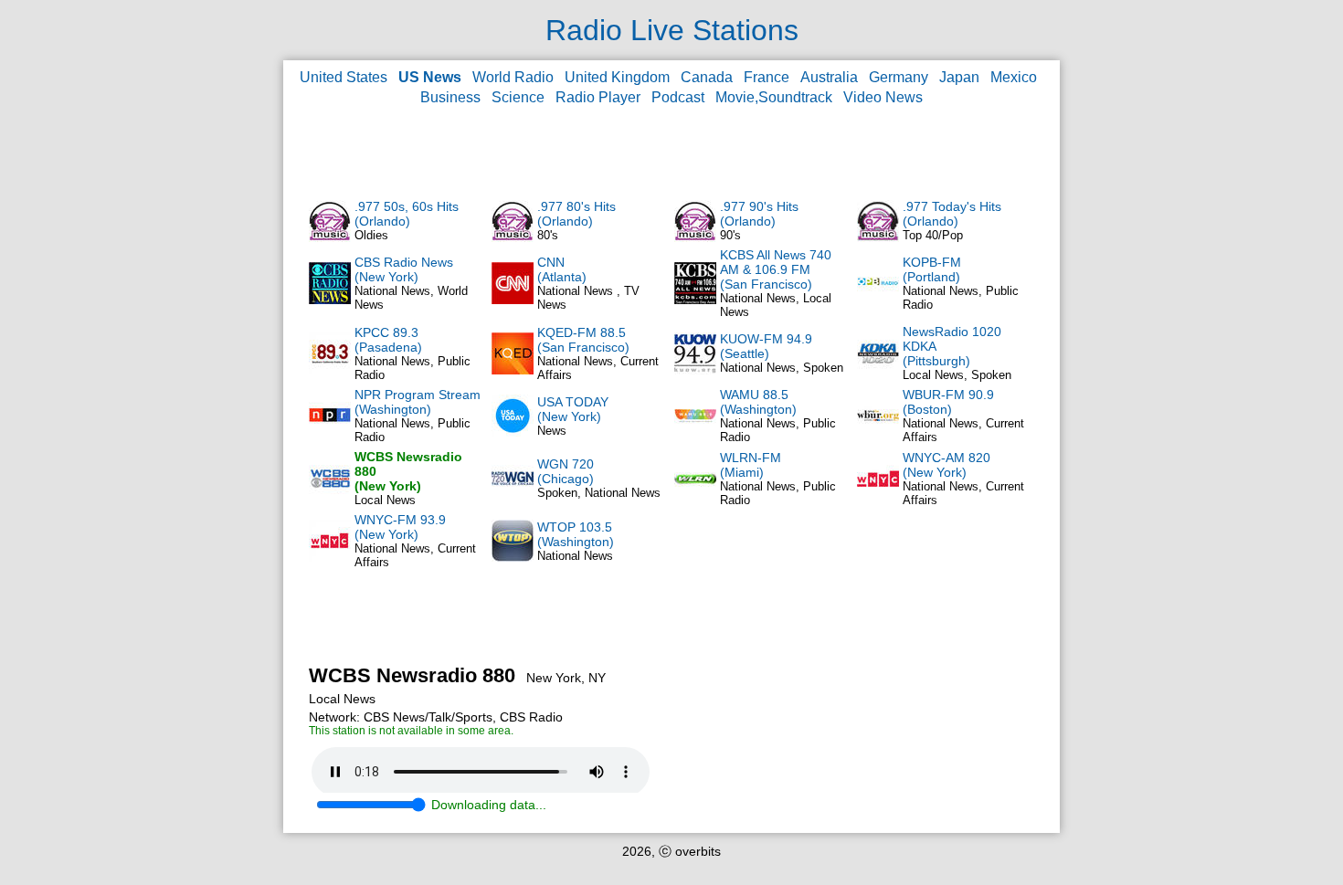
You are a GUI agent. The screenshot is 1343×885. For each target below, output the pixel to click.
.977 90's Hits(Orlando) (759, 213)
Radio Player (597, 97)
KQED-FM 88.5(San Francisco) (583, 339)
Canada (707, 77)
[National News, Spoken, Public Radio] (695, 370)
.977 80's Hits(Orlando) (576, 213)
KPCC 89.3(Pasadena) (388, 339)
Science (518, 97)
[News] (513, 432)
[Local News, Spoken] (878, 370)
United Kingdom (617, 77)
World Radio (513, 77)
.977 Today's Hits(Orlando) (952, 213)
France (766, 77)
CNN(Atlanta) (562, 269)
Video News (883, 97)
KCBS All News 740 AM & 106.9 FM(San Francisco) (775, 269)
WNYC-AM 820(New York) (946, 464)
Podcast (677, 97)
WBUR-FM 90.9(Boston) (948, 401)
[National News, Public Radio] (878, 299)
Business (450, 97)
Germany (898, 77)
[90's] (695, 237)
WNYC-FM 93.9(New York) (400, 527)
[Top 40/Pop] (878, 237)
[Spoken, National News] (513, 495)
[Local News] (330, 495)
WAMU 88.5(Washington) (758, 401)
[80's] (513, 237)
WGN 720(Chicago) (565, 471)
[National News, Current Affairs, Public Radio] (513, 370)
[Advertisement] (671, 152)
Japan (959, 77)
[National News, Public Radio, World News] (330, 432)
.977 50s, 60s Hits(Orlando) (406, 213)
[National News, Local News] (695, 299)
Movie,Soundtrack (773, 97)
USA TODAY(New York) (572, 409)
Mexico (1013, 77)
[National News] (513, 557)
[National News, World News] (330, 299)
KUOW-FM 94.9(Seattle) (766, 346)
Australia (829, 77)
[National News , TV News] (513, 299)
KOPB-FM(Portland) (932, 269)
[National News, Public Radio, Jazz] (695, 495)
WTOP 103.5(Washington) (575, 534)
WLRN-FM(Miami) (750, 464)
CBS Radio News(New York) (403, 269)
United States (343, 77)
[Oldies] (330, 237)
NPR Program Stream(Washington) (417, 401)
